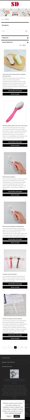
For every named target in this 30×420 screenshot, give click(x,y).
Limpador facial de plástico (10, 274)
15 (25, 347)
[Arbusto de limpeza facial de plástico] (15, 305)
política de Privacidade (15, 413)
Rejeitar (9, 416)
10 (21, 347)
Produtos (7, 19)
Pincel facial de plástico (9, 176)
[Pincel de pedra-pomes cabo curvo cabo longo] (15, 112)
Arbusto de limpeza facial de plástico (12, 318)
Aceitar (16, 416)
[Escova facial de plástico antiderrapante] (15, 213)
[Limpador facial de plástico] (15, 260)
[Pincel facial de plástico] (15, 163)
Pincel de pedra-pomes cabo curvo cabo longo (15, 125)
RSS (27, 414)
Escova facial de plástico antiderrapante (13, 226)
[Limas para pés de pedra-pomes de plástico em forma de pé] (15, 61)
